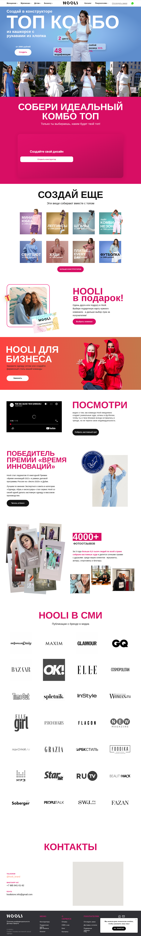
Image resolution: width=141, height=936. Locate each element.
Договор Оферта (13, 923)
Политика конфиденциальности (18, 921)
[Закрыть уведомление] (136, 920)
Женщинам (11, 3)
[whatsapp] (132, 3)
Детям (37, 3)
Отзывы (64, 922)
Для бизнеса (44, 928)
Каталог (87, 3)
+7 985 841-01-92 (15, 885)
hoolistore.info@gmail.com (19, 894)
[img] (14, 916)
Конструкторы (45, 922)
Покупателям (101, 3)
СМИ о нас (66, 925)
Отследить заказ (119, 3)
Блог (63, 928)
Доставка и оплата (90, 925)
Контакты (65, 931)
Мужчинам (25, 3)
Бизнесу (47, 3)
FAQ (85, 931)
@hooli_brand (13, 876)
